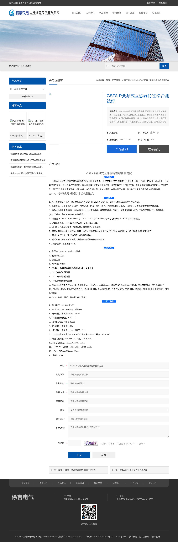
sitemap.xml (121, 537)
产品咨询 (122, 149)
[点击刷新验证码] (91, 443)
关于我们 (90, 13)
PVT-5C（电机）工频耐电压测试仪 (37, 135)
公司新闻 (116, 13)
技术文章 (130, 13)
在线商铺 (134, 483)
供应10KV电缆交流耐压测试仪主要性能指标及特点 (32, 173)
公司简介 (151, 3)
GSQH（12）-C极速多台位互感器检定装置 (77, 470)
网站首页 (76, 13)
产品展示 (103, 13)
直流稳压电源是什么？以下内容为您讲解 (27, 160)
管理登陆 (156, 537)
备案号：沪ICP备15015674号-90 (99, 537)
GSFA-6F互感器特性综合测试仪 (133, 470)
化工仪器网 (144, 537)
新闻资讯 (80, 483)
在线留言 (143, 13)
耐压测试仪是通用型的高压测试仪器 (26, 154)
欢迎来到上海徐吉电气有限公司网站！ (25, 3)
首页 (108, 80)
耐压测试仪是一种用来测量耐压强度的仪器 (28, 167)
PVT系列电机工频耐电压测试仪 (18, 135)
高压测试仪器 (20, 89)
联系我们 (163, 3)
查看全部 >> (27, 96)
